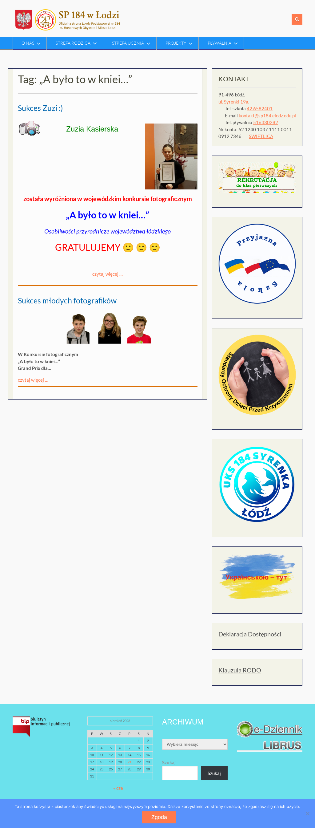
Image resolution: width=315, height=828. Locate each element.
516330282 (265, 122)
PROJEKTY (175, 43)
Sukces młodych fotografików (67, 300)
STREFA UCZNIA (128, 43)
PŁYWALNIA (219, 43)
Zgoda (159, 817)
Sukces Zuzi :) (40, 107)
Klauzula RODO (239, 670)
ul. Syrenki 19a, (233, 101)
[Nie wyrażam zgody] (307, 813)
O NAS (28, 43)
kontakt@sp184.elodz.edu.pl (267, 115)
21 (129, 762)
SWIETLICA (261, 136)
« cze (118, 788)
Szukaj (169, 762)
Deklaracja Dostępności (249, 634)
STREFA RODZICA (73, 43)
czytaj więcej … (107, 274)
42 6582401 (260, 108)
